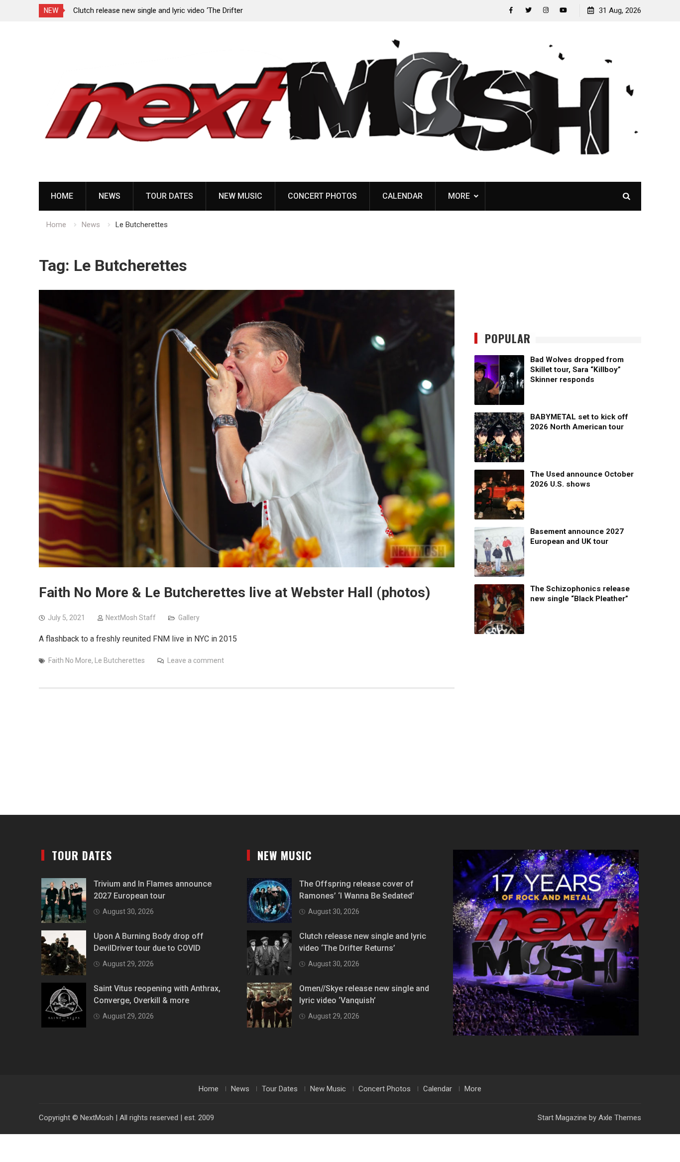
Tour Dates (169, 196)
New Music (240, 196)
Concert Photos (322, 196)
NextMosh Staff (131, 618)
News (109, 196)
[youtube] (563, 10)
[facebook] (511, 10)
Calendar (402, 196)
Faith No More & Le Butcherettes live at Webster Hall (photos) (234, 592)
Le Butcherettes (120, 660)
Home (62, 196)
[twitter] (528, 10)
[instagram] (546, 10)
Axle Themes (619, 1117)
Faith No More (70, 660)
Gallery (189, 618)
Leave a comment (195, 660)
